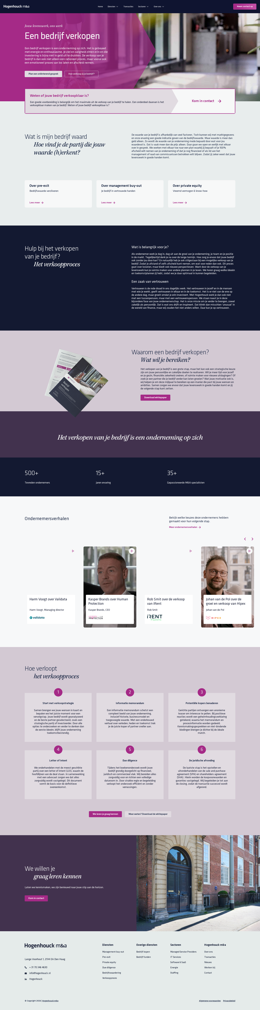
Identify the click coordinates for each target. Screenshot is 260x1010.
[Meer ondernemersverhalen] (199, 527)
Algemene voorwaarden (210, 1001)
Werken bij (209, 967)
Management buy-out (113, 951)
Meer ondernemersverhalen (183, 527)
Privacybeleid (229, 1001)
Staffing (174, 972)
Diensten (111, 6)
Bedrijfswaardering (111, 972)
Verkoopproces (109, 978)
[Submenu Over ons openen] (163, 6)
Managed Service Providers (183, 951)
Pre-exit (106, 957)
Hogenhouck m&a (50, 1001)
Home (100, 6)
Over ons (157, 6)
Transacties (128, 6)
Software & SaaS (178, 962)
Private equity (109, 962)
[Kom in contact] (219, 101)
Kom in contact (203, 101)
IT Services (175, 957)
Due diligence (109, 967)
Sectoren (142, 6)
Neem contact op (245, 6)
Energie (174, 967)
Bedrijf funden (143, 957)
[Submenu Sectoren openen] (147, 6)
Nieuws (208, 962)
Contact (208, 972)
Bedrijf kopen (143, 951)
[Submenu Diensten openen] (117, 6)
